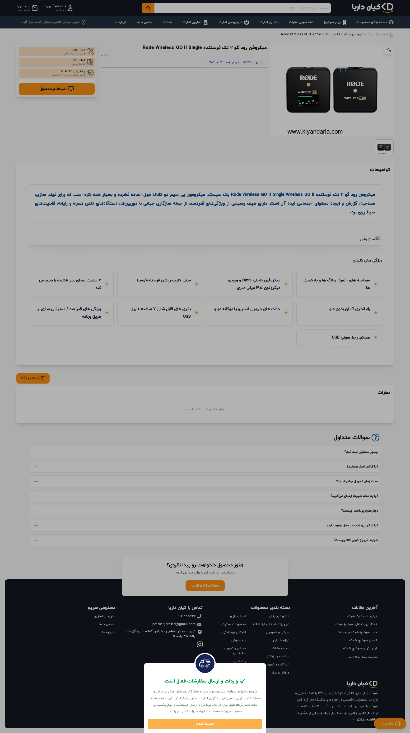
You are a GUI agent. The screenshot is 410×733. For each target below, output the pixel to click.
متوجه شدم (205, 724)
